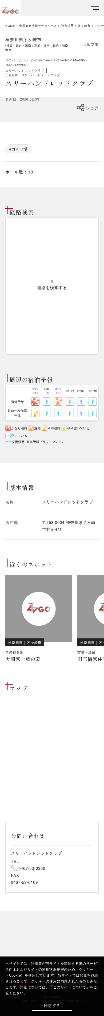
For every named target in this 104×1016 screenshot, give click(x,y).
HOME (10, 25)
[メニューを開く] (95, 8)
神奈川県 (67, 25)
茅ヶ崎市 (84, 25)
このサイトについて (69, 986)
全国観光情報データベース (38, 25)
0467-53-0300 (31, 868)
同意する (52, 1005)
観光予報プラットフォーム (45, 441)
